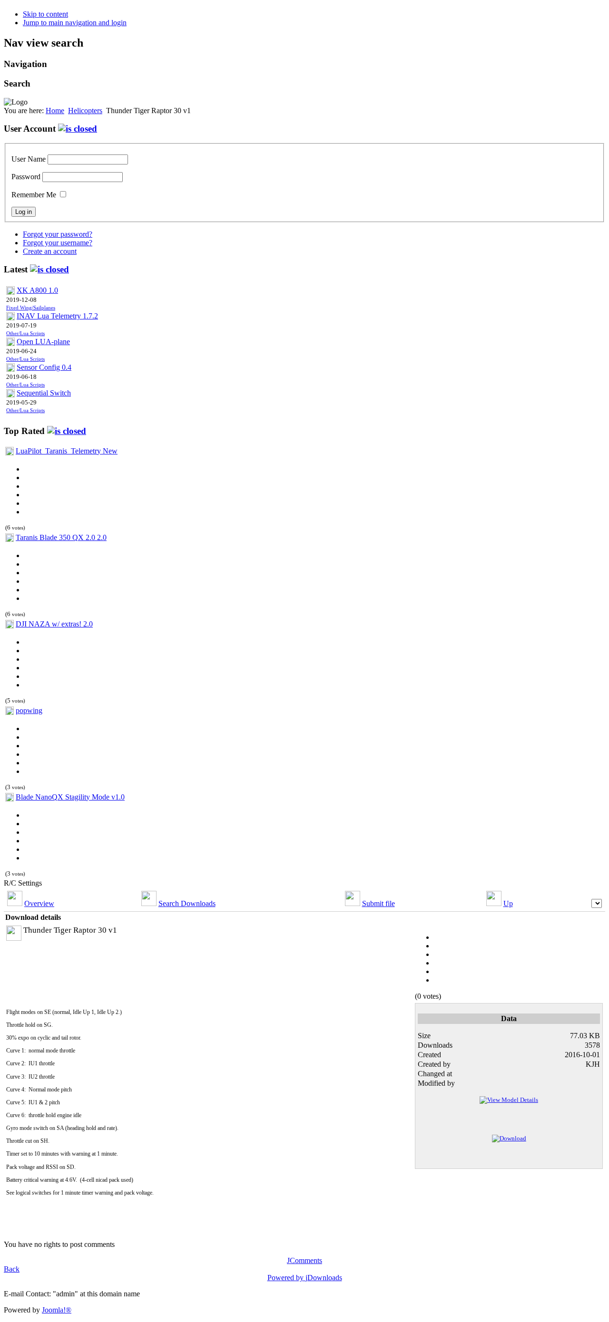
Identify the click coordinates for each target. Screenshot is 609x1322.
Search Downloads (187, 903)
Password (25, 177)
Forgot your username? (57, 243)
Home (55, 110)
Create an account (50, 251)
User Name (28, 159)
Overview (39, 903)
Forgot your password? (57, 234)
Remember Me (33, 195)
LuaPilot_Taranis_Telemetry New (67, 451)
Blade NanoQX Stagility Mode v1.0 (70, 797)
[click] (77, 129)
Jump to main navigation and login (75, 23)
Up (508, 903)
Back (12, 1269)
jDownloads (323, 1278)
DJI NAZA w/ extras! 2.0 (54, 624)
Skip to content (45, 14)
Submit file (378, 903)
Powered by (286, 1278)
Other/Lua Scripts (25, 333)
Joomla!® (56, 1310)
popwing (29, 710)
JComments (304, 1260)
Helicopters (85, 110)
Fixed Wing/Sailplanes (30, 307)
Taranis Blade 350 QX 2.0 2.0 (61, 537)
